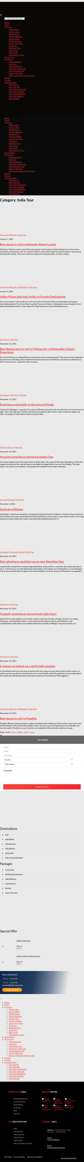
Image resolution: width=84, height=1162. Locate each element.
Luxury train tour (11, 893)
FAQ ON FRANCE (16, 96)
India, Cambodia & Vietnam (23, 1143)
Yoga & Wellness (15, 36)
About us (17, 1113)
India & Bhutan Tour (16, 71)
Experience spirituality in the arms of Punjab (27, 404)
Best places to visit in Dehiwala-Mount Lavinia (28, 244)
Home (6, 23)
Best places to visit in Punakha (18, 718)
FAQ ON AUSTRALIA (17, 89)
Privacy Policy (19, 1157)
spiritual (8, 888)
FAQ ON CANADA (16, 92)
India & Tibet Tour (16, 73)
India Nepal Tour (15, 66)
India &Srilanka (10, 844)
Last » (32, 732)
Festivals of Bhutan (11, 509)
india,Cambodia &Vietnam (14, 858)
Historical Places (6, 447)
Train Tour (13, 46)
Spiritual (22, 395)
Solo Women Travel (16, 55)
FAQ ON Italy (14, 99)
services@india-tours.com (56, 1148)
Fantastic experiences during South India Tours (28, 613)
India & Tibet (18, 1140)
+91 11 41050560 (53, 1140)
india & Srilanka (19, 1134)
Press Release (18, 1104)
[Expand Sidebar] (1, 735)
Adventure (4, 235)
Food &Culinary (10, 883)
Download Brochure (21, 1099)
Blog (15, 1110)
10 (25, 732)
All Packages (14, 30)
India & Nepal (18, 1131)
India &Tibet (9, 853)
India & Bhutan (19, 1137)
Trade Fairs (17, 1107)
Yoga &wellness (10, 879)
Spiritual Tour (14, 39)
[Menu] (1, 999)
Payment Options (19, 1101)
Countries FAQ (10, 82)
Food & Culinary (15, 41)
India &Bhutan (10, 848)
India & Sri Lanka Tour (17, 69)
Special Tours (9, 57)
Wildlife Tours (14, 34)
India (7, 835)
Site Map (7, 1157)
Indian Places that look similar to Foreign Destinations (33, 296)
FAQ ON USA (14, 87)
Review (7, 78)
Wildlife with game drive (14, 874)
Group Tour (13, 50)
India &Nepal (9, 839)
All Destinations (15, 62)
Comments (7, 770)
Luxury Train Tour (16, 43)
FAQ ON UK (14, 85)
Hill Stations (23, 287)
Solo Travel (13, 53)
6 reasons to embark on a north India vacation (27, 666)
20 (27, 732)
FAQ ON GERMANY (17, 94)
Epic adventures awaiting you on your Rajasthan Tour (32, 561)
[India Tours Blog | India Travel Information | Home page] (11, 10)
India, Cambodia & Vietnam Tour (22, 76)
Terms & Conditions (35, 1157)
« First (12, 732)
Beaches (13, 235)
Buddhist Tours (15, 48)
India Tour (13, 64)
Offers (7, 25)
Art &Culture (9, 870)
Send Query (12, 990)
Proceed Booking (42, 787)
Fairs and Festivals (7, 500)
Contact (7, 80)
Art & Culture (14, 32)
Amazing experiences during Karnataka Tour (27, 456)
